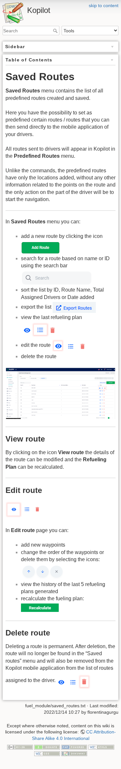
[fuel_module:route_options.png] (23, 509)
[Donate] (47, 746)
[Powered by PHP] (74, 746)
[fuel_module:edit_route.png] (70, 345)
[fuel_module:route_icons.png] (42, 571)
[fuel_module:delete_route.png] (75, 680)
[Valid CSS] (47, 753)
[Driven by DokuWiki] (74, 753)
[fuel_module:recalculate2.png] (40, 607)
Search (56, 30)
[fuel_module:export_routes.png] (74, 307)
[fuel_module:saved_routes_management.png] (60, 393)
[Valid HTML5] (101, 746)
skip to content (103, 5)
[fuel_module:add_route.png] (41, 247)
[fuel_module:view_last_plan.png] (39, 329)
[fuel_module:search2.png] (56, 277)
